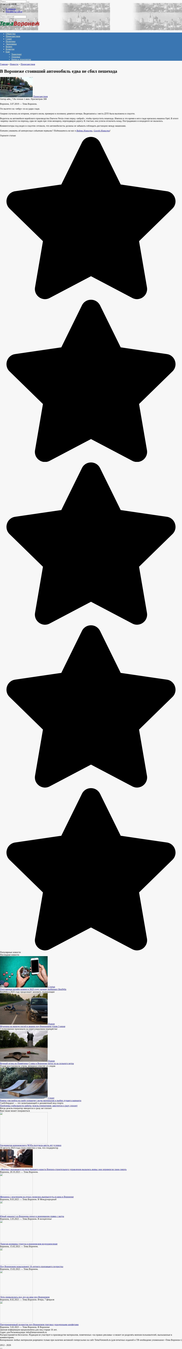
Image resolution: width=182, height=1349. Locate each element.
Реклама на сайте (14, 11)
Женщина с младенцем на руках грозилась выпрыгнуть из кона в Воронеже (37, 1197)
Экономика (11, 44)
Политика (10, 41)
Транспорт (16, 54)
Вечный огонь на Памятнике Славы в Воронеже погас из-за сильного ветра (37, 1063)
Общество (10, 34)
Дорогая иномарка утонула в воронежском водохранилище (28, 1244)
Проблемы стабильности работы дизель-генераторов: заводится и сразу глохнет (38, 1105)
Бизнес (9, 46)
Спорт (9, 39)
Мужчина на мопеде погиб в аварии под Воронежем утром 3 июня (32, 1026)
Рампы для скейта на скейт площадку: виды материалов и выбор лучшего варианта (40, 1100)
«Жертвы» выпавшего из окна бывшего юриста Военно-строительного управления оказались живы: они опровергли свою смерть (63, 1169)
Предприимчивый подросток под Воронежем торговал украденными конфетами (39, 1324)
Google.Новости (102, 130)
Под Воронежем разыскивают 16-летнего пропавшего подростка (31, 1266)
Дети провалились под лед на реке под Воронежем (24, 1297)
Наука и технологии (21, 59)
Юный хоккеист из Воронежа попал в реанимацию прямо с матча (32, 1216)
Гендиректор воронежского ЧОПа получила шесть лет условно (30, 1145)
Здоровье (15, 57)
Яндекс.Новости (84, 130)
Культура (10, 49)
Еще (8, 51)
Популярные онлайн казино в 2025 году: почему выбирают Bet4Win (33, 989)
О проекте (11, 9)
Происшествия (13, 36)
